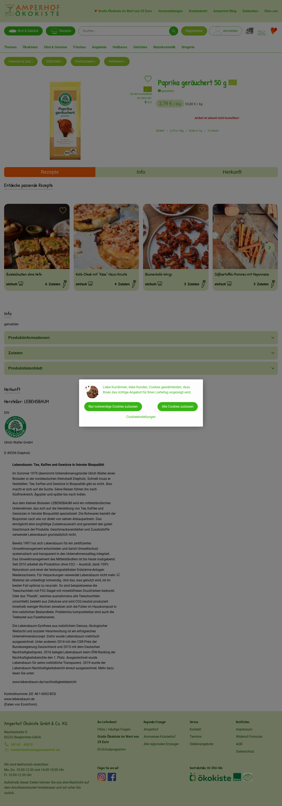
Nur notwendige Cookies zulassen (113, 406)
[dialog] (141, 403)
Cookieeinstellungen (141, 417)
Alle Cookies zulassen (177, 406)
